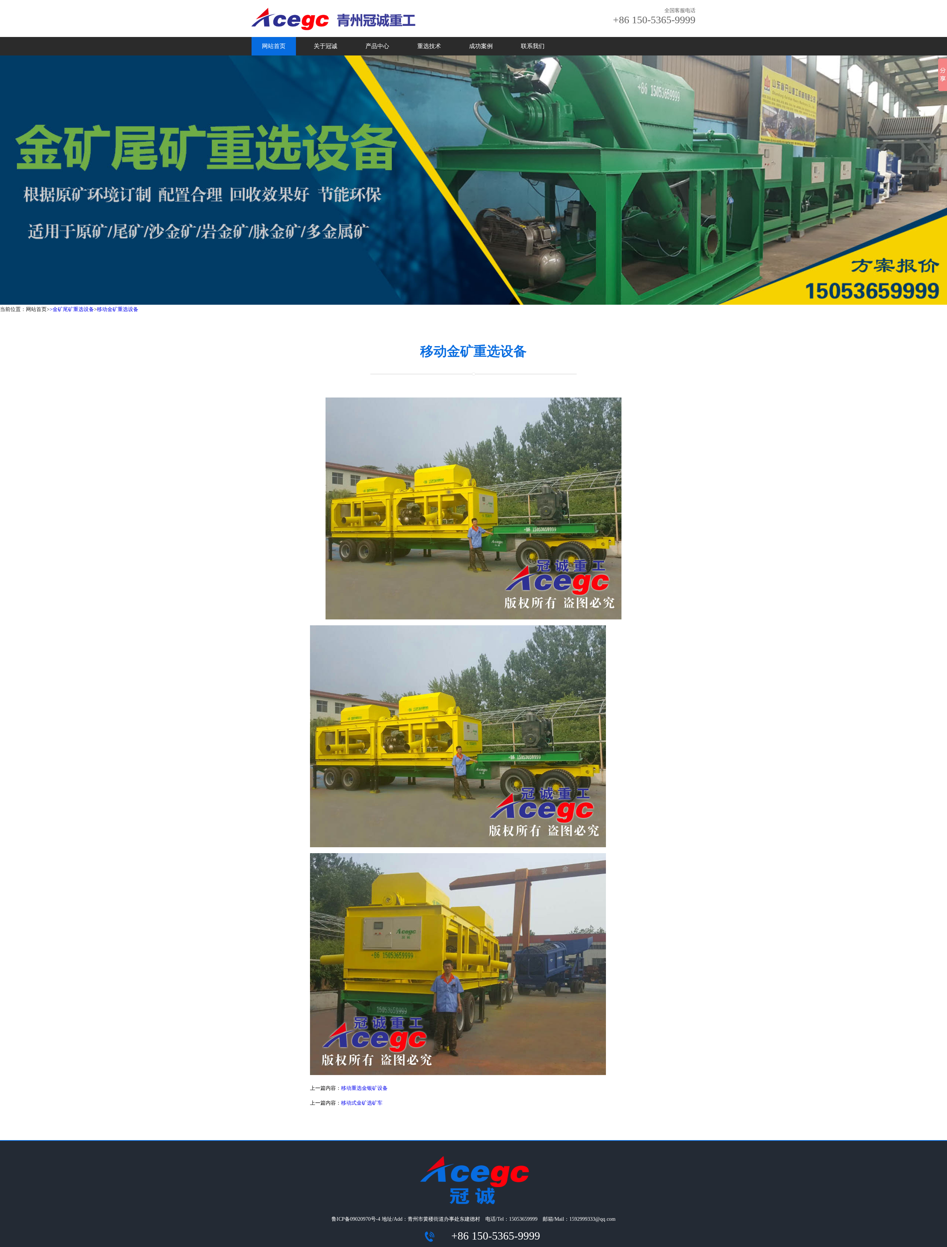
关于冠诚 (325, 46)
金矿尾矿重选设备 (73, 309)
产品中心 (377, 46)
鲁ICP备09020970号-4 (355, 1219)
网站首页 (274, 46)
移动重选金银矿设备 (364, 1088)
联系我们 (533, 46)
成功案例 (481, 46)
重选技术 (429, 46)
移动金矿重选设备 (117, 309)
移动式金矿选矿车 (361, 1103)
